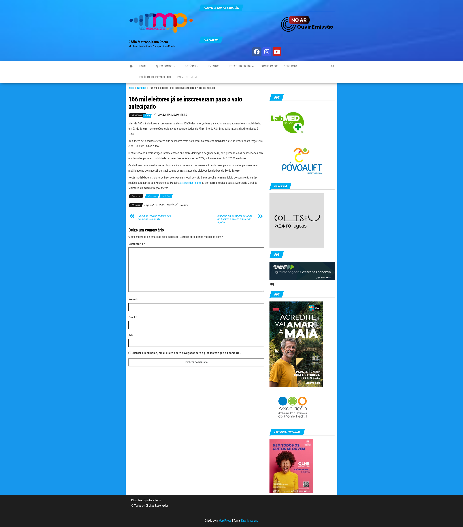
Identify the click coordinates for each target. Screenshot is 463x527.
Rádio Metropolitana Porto (148, 42)
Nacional (152, 196)
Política (183, 205)
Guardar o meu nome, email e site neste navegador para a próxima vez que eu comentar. (186, 353)
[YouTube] (277, 51)
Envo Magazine (249, 520)
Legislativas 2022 (154, 205)
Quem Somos (164, 66)
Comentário (136, 244)
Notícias (190, 66)
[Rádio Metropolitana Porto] (131, 66)
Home (142, 66)
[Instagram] (266, 51)
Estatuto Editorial (242, 66)
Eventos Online (187, 77)
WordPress (225, 520)
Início (131, 88)
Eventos (214, 66)
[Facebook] (256, 51)
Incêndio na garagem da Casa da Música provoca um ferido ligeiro (234, 219)
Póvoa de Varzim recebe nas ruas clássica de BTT (154, 217)
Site (130, 335)
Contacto (290, 66)
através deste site (190, 182)
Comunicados (270, 66)
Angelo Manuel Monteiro (172, 114)
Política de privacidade (155, 77)
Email (132, 317)
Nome (133, 299)
